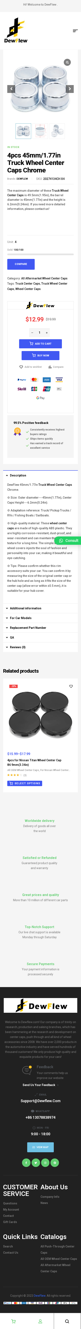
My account (11, 1209)
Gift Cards (10, 1222)
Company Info (49, 1196)
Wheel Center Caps (28, 289)
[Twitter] (36, 1162)
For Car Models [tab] (21, 618)
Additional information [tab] (25, 608)
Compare (21, 264)
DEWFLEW (22, 178)
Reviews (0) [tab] (18, 647)
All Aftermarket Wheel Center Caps (44, 278)
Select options (27, 783)
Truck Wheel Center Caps (55, 484)
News (44, 1203)
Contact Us (10, 1252)
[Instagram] (45, 1162)
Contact (8, 1215)
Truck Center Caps (27, 283)
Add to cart (43, 343)
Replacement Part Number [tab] (28, 627)
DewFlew (39, 1295)
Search (8, 1246)
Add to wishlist (33, 367)
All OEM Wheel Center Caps (23, 770)
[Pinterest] (54, 1162)
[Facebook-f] (26, 1162)
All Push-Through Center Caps (57, 1249)
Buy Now (43, 355)
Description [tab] (18, 475)
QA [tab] (12, 637)
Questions (10, 1203)
